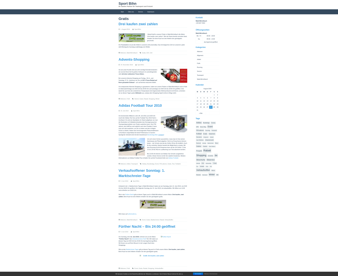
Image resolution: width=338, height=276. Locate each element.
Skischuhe (200, 160)
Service (140, 12)
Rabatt (146, 99)
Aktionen (123, 53)
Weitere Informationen (210, 274)
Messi (216, 143)
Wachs (213, 170)
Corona (213, 123)
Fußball (199, 134)
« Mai (200, 113)
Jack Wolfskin (200, 140)
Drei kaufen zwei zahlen (138, 24)
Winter (157, 99)
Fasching (207, 130)
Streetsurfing (208, 163)
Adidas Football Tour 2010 (140, 105)
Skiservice (211, 160)
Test (173, 164)
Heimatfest (199, 137)
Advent (136, 99)
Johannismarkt (209, 140)
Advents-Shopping (134, 59)
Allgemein (200, 55)
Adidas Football (173, 158)
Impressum (150, 12)
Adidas (144, 164)
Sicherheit (210, 155)
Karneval (198, 143)
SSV (147, 53)
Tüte (211, 166)
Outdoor (198, 146)
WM (217, 175)
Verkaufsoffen (169, 220)
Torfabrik (178, 164)
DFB (197, 127)
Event (157, 164)
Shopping (152, 99)
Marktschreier (155, 220)
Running (199, 67)
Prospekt (199, 151)
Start (122, 12)
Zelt (151, 53)
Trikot (207, 166)
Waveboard (204, 174)
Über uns (131, 12)
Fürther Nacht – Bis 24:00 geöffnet (147, 226)
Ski (216, 155)
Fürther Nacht (129, 194)
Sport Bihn (127, 3)
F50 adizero (163, 164)
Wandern (198, 175)
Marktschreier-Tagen (132, 249)
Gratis (144, 53)
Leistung (204, 143)
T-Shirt (215, 163)
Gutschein (212, 134)
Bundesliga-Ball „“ (156, 135)
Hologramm (205, 137)
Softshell (198, 163)
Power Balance (212, 146)
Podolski (205, 146)
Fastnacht (214, 130)
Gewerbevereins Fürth (139, 239)
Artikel (129, 164)
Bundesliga (150, 164)
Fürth (128, 99)
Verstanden (198, 274)
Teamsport (134, 164)
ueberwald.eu (132, 214)
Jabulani (211, 137)
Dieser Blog (203, 127)
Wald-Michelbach (132, 53)
